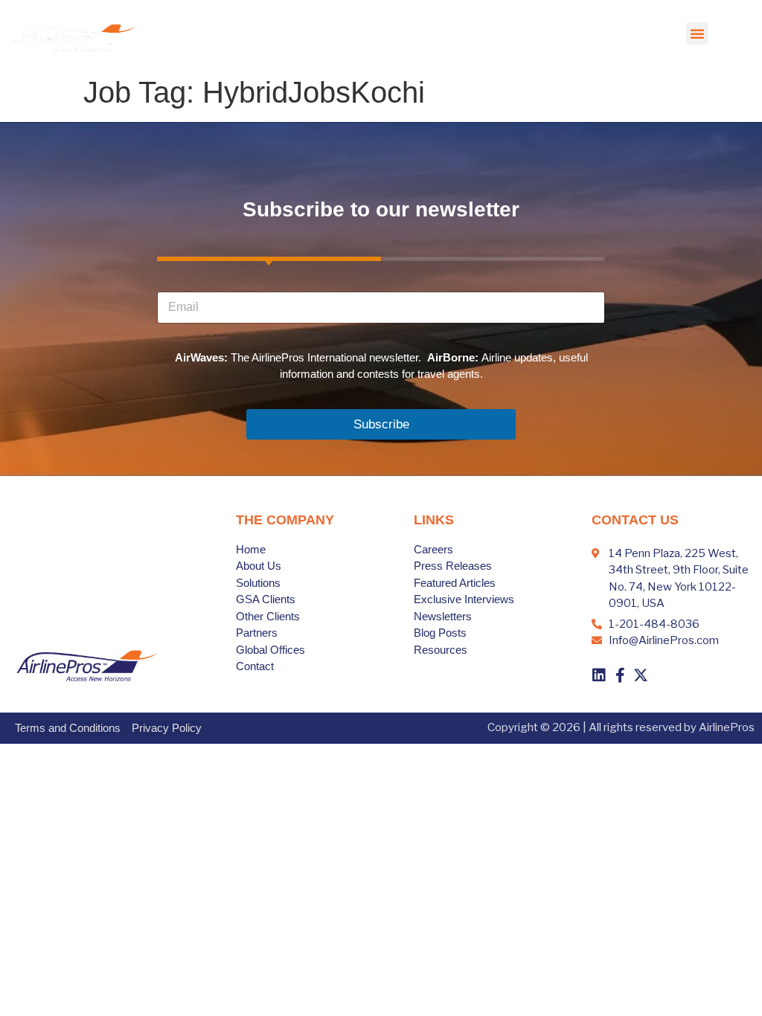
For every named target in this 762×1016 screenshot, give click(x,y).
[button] (697, 33)
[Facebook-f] (619, 675)
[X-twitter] (640, 675)
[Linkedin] (599, 675)
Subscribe (381, 424)
